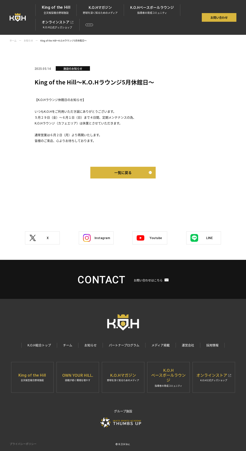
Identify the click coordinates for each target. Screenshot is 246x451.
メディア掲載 (160, 345)
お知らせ (28, 40)
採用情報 (212, 345)
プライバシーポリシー (23, 444)
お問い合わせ (219, 17)
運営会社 (188, 345)
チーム (67, 345)
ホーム (13, 40)
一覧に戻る (123, 172)
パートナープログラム (124, 345)
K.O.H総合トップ (39, 345)
